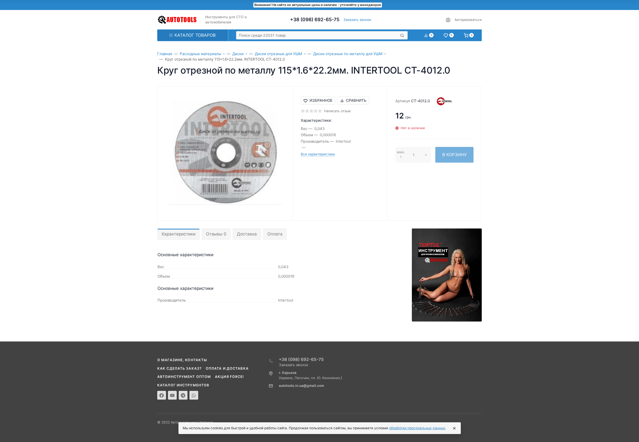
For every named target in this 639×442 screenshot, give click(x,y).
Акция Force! (229, 377)
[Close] (454, 428)
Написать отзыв (337, 111)
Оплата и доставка (227, 368)
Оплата (275, 233)
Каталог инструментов (183, 385)
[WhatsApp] (193, 395)
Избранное (321, 100)
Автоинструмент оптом (184, 377)
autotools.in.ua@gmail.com (301, 386)
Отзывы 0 (216, 233)
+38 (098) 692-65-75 (314, 19)
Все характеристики (318, 154)
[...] (447, 274)
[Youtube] (172, 395)
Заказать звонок (357, 20)
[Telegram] (183, 395)
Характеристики (178, 233)
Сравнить (356, 100)
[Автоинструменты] (177, 19)
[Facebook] (161, 395)
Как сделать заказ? (179, 368)
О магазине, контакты (182, 360)
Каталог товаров (195, 35)
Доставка (247, 233)
